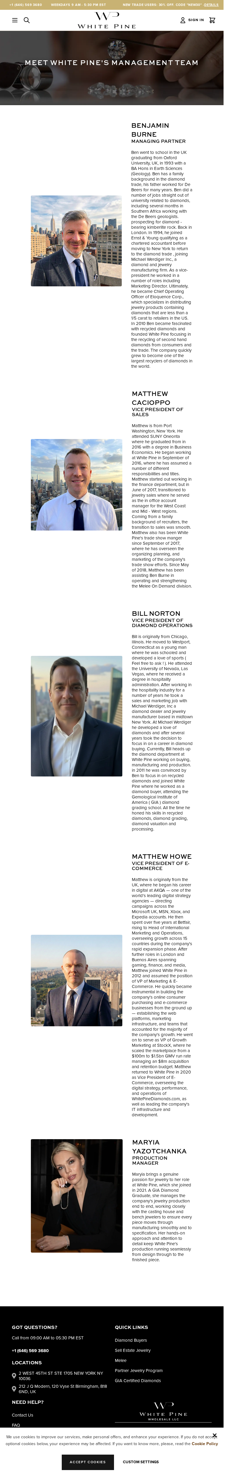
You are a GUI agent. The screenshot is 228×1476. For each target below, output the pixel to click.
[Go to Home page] (106, 20)
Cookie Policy (205, 1443)
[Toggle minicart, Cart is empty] (212, 20)
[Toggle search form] (26, 20)
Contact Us (22, 1415)
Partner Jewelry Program (139, 1370)
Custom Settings (141, 1462)
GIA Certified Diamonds (138, 1380)
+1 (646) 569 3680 (26, 5)
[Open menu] (15, 20)
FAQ (16, 1425)
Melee (120, 1360)
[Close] (215, 1435)
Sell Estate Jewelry (133, 1350)
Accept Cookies (88, 1462)
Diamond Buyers (131, 1340)
